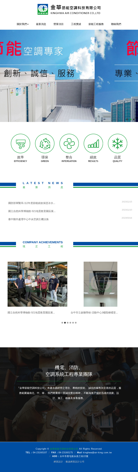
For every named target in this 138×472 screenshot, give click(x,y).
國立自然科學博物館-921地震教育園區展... (70, 211)
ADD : (55, 456)
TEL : (29, 452)
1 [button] (62, 323)
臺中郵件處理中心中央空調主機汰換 (70, 219)
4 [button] (70, 323)
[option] (37, 291)
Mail (79, 452)
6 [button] (76, 323)
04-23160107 (40, 452)
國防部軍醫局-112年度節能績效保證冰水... (70, 202)
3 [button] (67, 323)
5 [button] (73, 323)
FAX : (54, 452)
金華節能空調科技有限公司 (69, 9)
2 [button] (65, 323)
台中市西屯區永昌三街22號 (74, 456)
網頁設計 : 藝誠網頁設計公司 (69, 461)
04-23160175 (66, 452)
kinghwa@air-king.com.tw (97, 452)
